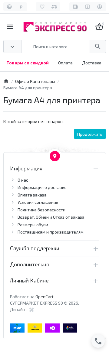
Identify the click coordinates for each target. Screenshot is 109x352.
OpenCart (44, 296)
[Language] (9, 6)
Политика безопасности (41, 209)
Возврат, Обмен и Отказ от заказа (51, 217)
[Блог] (75, 6)
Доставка (91, 62)
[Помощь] (87, 6)
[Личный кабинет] (100, 6)
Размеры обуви (33, 224)
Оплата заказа (32, 194)
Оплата (65, 62)
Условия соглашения (38, 202)
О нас (23, 180)
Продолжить (89, 134)
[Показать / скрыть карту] (55, 156)
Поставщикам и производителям (51, 231)
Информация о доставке (42, 187)
